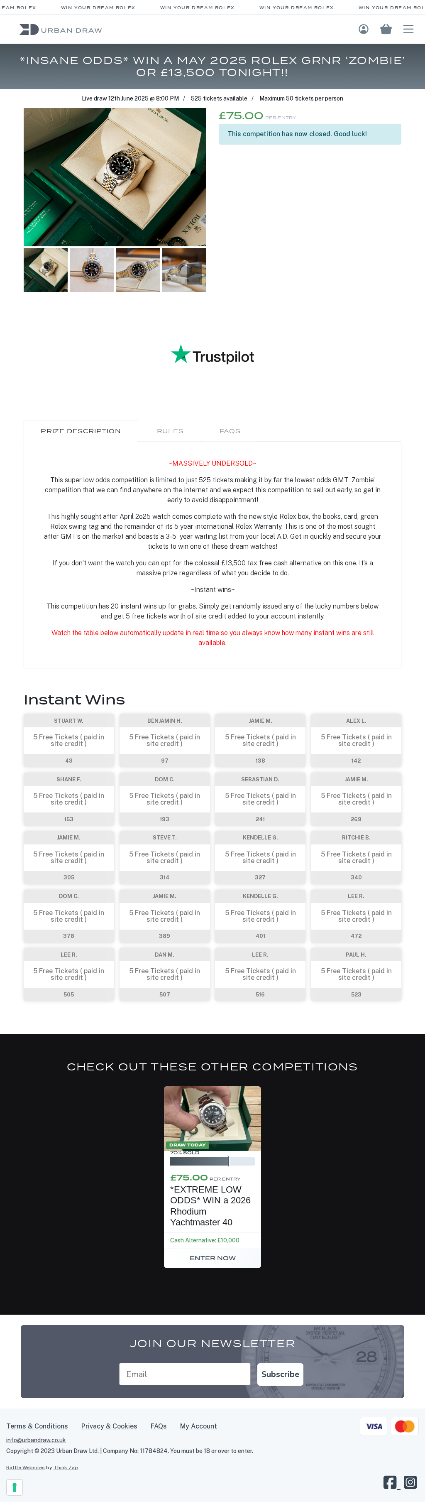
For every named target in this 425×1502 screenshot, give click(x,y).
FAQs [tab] (230, 431)
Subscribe (280, 1374)
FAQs (159, 1426)
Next (194, 274)
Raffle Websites (25, 1467)
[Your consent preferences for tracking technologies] (14, 1487)
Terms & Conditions (37, 1426)
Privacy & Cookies (109, 1426)
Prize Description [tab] (81, 431)
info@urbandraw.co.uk (36, 1440)
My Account (198, 1426)
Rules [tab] (170, 431)
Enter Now (213, 1258)
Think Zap (66, 1467)
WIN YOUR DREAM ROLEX (87, 7)
